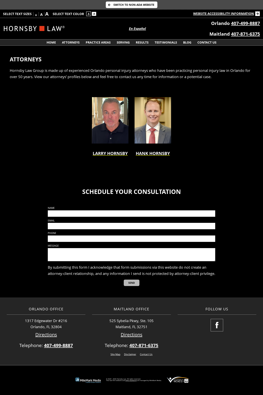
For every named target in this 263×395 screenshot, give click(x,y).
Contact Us (206, 42)
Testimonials (166, 42)
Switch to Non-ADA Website (133, 5)
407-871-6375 (245, 34)
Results (142, 42)
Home (51, 42)
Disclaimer (130, 354)
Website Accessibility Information (223, 13)
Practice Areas (98, 42)
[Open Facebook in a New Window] (217, 325)
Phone (52, 233)
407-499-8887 (245, 23)
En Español (137, 28)
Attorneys (71, 42)
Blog (187, 42)
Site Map (115, 354)
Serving (123, 42)
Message (53, 245)
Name (51, 208)
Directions (46, 334)
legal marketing (131, 380)
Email (51, 220)
